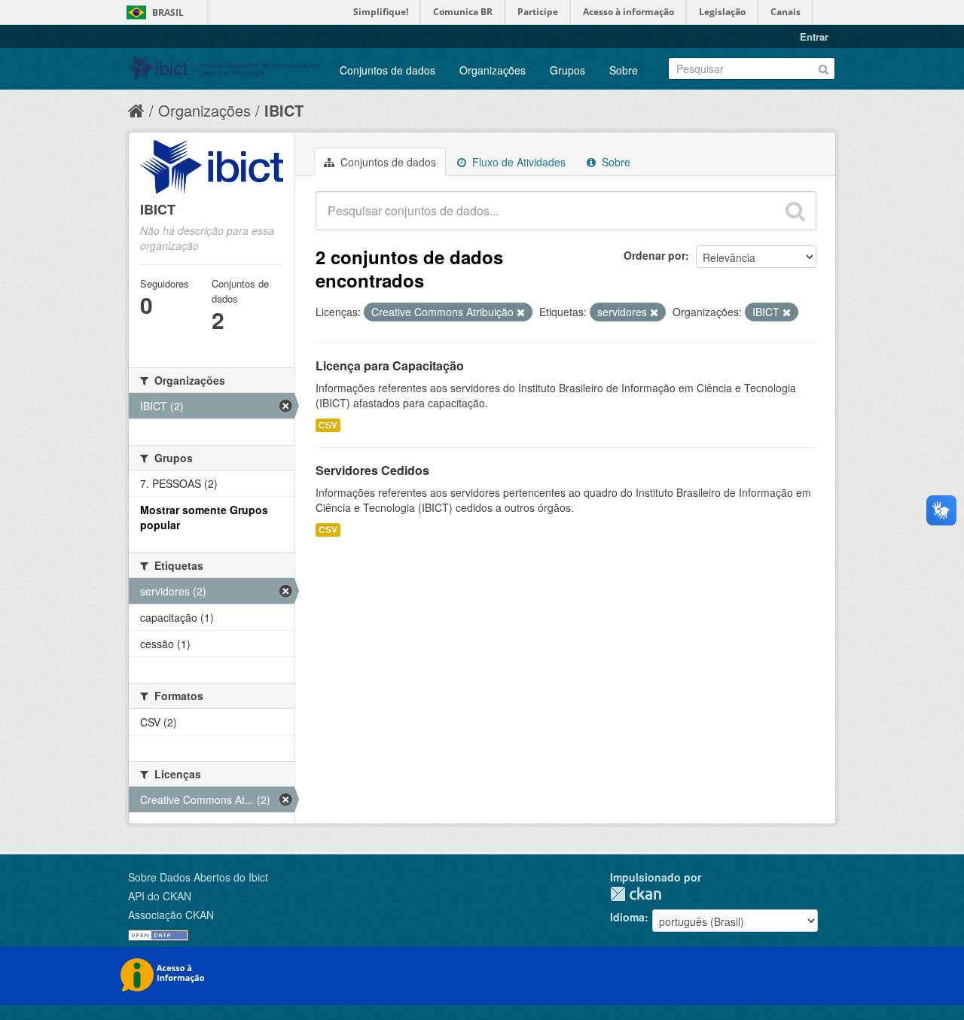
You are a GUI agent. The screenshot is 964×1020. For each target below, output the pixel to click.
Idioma (627, 916)
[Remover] (521, 312)
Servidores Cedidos (372, 470)
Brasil (168, 12)
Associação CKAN (171, 914)
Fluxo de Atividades (517, 161)
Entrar (814, 36)
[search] (795, 210)
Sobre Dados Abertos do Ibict (198, 877)
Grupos (567, 70)
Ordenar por (654, 255)
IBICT (284, 110)
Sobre (623, 70)
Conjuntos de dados (387, 70)
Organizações (492, 70)
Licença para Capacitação (390, 365)
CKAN (635, 894)
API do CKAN (159, 895)
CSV (328, 425)
